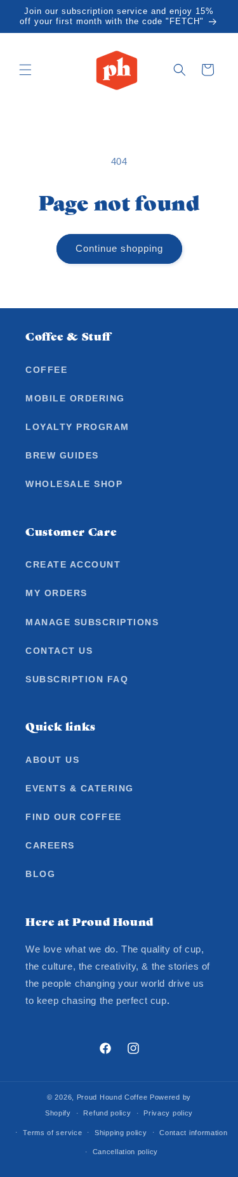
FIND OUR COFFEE (73, 817)
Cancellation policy (125, 1151)
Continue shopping (119, 248)
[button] (25, 70)
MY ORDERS (56, 593)
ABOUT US (52, 760)
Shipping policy (121, 1132)
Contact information (193, 1132)
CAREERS (50, 845)
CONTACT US (59, 651)
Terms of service (52, 1132)
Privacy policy (168, 1113)
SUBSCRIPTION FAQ (76, 679)
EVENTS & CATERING (79, 788)
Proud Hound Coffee (112, 1097)
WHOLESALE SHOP (73, 484)
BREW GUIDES (62, 455)
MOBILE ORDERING (75, 398)
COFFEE (46, 370)
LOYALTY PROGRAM (77, 427)
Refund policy (107, 1113)
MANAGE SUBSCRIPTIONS (92, 622)
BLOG (40, 874)
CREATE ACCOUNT (73, 564)
